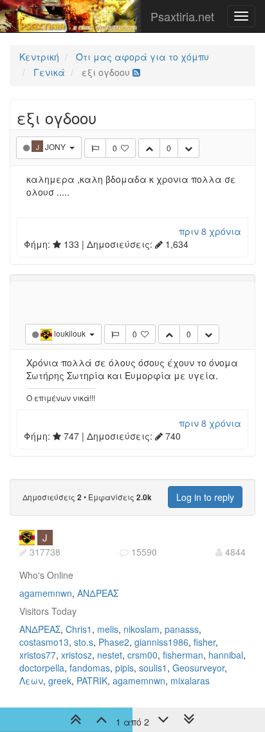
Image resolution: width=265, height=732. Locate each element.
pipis (124, 667)
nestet (109, 654)
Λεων (31, 680)
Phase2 (113, 641)
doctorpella (41, 667)
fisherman (183, 654)
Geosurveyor (198, 667)
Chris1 (79, 629)
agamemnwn (45, 593)
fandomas (89, 667)
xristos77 (37, 654)
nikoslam (141, 629)
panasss (182, 629)
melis (107, 629)
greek (59, 680)
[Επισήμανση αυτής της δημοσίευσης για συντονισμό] (95, 148)
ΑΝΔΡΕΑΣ (97, 593)
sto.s (83, 641)
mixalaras (190, 680)
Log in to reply (205, 497)
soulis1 (153, 667)
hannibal (225, 654)
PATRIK (92, 680)
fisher (204, 641)
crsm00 (142, 654)
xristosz (76, 654)
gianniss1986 (161, 641)
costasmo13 (44, 641)
